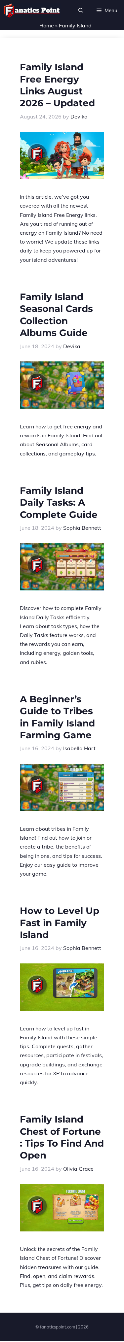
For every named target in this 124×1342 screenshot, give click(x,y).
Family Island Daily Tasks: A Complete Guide (59, 502)
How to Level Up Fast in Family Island (59, 922)
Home (46, 25)
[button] (81, 10)
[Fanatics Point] (32, 10)
